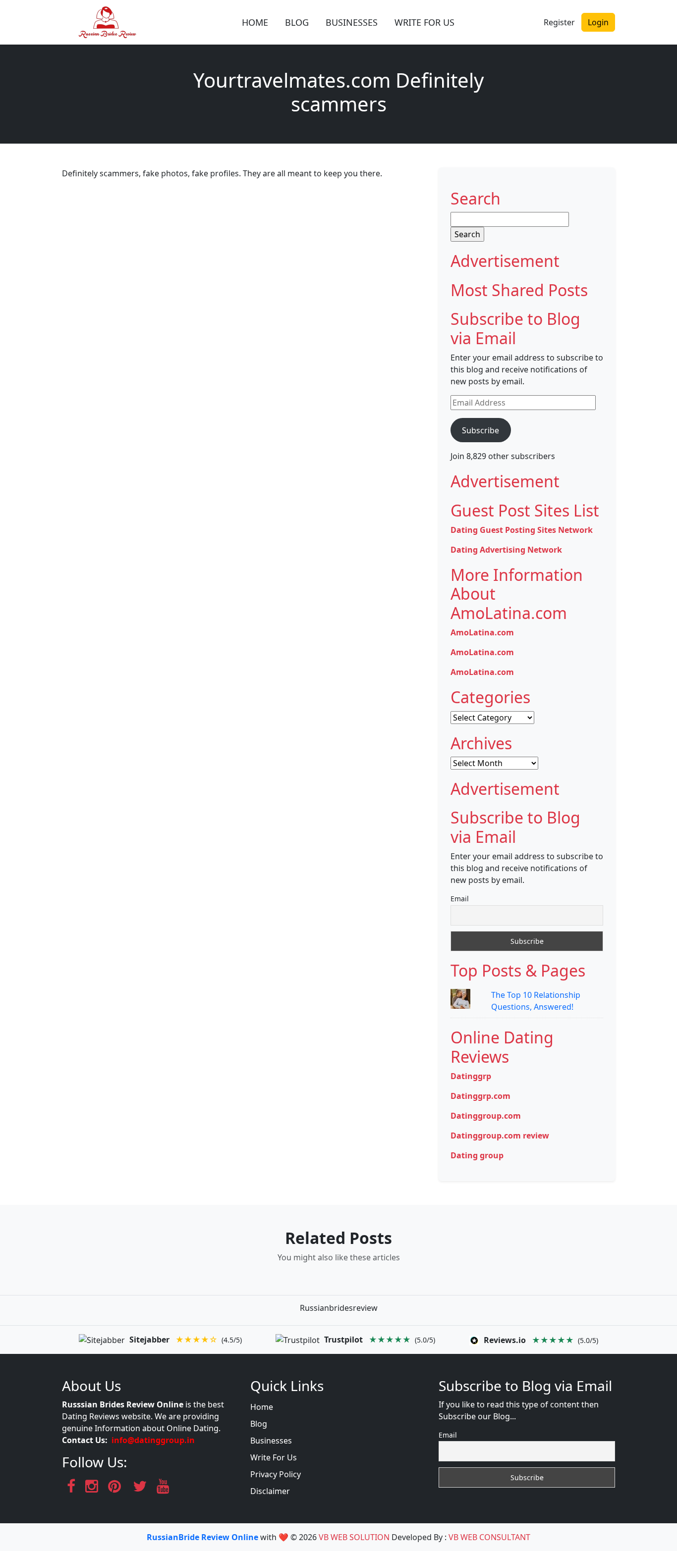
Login (598, 22)
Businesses (271, 1440)
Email (460, 898)
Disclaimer (270, 1491)
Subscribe (480, 430)
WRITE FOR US (424, 22)
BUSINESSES (352, 22)
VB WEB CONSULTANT (489, 1537)
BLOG (297, 22)
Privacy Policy (275, 1474)
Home (261, 1406)
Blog (258, 1423)
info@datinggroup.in (153, 1440)
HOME (255, 22)
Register (559, 22)
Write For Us (273, 1457)
